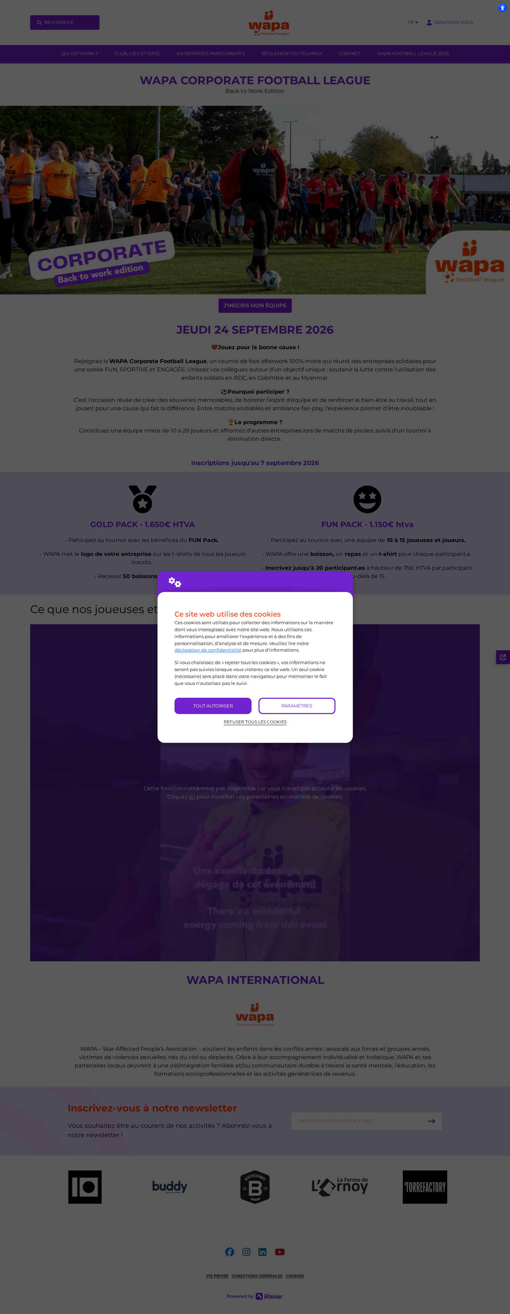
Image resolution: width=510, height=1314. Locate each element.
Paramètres (296, 705)
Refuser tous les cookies (255, 722)
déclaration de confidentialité (208, 650)
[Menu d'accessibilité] (502, 7)
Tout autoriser (213, 705)
